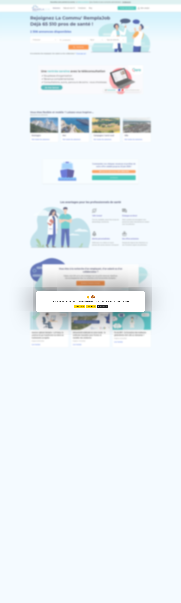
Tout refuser (91, 307)
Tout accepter (79, 307)
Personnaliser (102, 307)
